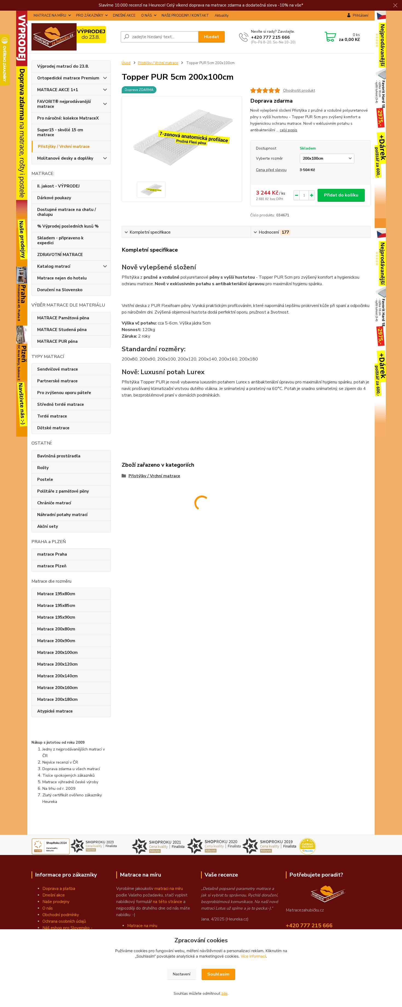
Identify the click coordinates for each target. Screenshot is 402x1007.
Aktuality (222, 15)
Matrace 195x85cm (56, 605)
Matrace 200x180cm (57, 699)
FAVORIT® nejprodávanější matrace (64, 104)
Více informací (253, 956)
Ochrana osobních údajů (64, 921)
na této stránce (167, 901)
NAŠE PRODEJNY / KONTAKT (185, 15)
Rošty (43, 467)
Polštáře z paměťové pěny (63, 491)
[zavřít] (395, 5)
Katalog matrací (53, 266)
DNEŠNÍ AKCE (124, 15)
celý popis (288, 130)
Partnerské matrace (57, 381)
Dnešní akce (53, 895)
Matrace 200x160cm (57, 687)
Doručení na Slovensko (59, 290)
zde (224, 993)
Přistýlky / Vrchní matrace (64, 146)
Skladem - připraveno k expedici (60, 240)
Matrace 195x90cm (56, 617)
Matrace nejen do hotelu (62, 278)
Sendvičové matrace (57, 369)
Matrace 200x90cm (56, 640)
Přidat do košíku (341, 195)
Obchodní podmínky (60, 914)
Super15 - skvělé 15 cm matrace (60, 132)
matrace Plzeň (51, 566)
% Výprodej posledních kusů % (68, 226)
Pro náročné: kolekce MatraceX (68, 118)
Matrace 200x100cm (57, 652)
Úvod (126, 63)
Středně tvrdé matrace (60, 404)
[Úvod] (73, 36)
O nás (47, 908)
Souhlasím (218, 974)
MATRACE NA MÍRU (50, 15)
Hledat (211, 37)
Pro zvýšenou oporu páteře (64, 392)
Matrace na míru (142, 925)
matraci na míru (169, 888)
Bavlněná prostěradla (58, 456)
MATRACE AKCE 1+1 (57, 90)
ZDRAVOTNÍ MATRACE (60, 254)
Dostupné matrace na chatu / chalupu (66, 212)
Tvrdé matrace (52, 416)
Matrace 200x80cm (56, 629)
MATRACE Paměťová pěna (63, 318)
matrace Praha (52, 554)
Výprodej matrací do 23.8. (63, 66)
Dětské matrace (53, 428)
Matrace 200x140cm (57, 676)
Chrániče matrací (54, 503)
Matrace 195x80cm (56, 594)
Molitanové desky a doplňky (65, 158)
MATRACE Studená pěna (62, 329)
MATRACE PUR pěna (57, 341)
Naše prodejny (55, 901)
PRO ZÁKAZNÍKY (89, 15)
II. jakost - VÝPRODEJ (58, 186)
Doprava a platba (58, 888)
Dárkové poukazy (54, 198)
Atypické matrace (55, 711)
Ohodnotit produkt (299, 90)
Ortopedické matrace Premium (68, 78)
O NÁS (146, 15)
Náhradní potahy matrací (62, 514)
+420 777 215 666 (270, 37)
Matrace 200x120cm (57, 664)
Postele (45, 479)
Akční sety (47, 526)
